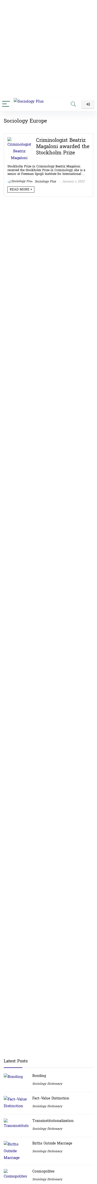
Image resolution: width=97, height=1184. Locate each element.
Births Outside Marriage (52, 1143)
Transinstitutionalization (53, 1121)
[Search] (73, 104)
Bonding (39, 1076)
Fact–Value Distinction (50, 1098)
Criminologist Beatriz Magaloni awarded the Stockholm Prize (62, 146)
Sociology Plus (45, 181)
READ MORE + (21, 189)
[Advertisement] (48, 49)
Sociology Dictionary (47, 1083)
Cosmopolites (43, 1171)
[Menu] (6, 104)
